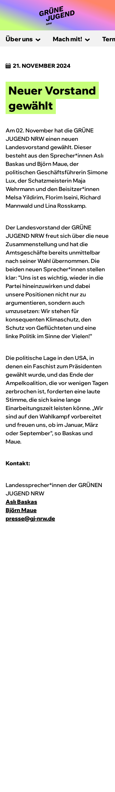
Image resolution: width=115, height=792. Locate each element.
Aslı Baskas (21, 501)
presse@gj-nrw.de (30, 518)
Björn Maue (21, 510)
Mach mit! (67, 39)
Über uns (19, 39)
